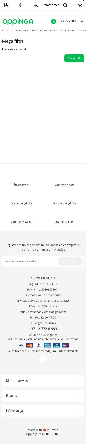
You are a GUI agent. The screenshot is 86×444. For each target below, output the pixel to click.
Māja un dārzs (21, 30)
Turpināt (74, 58)
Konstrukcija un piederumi (46, 30)
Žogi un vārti (69, 30)
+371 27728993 (67, 21)
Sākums (6, 30)
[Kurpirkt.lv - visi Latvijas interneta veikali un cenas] (43, 339)
